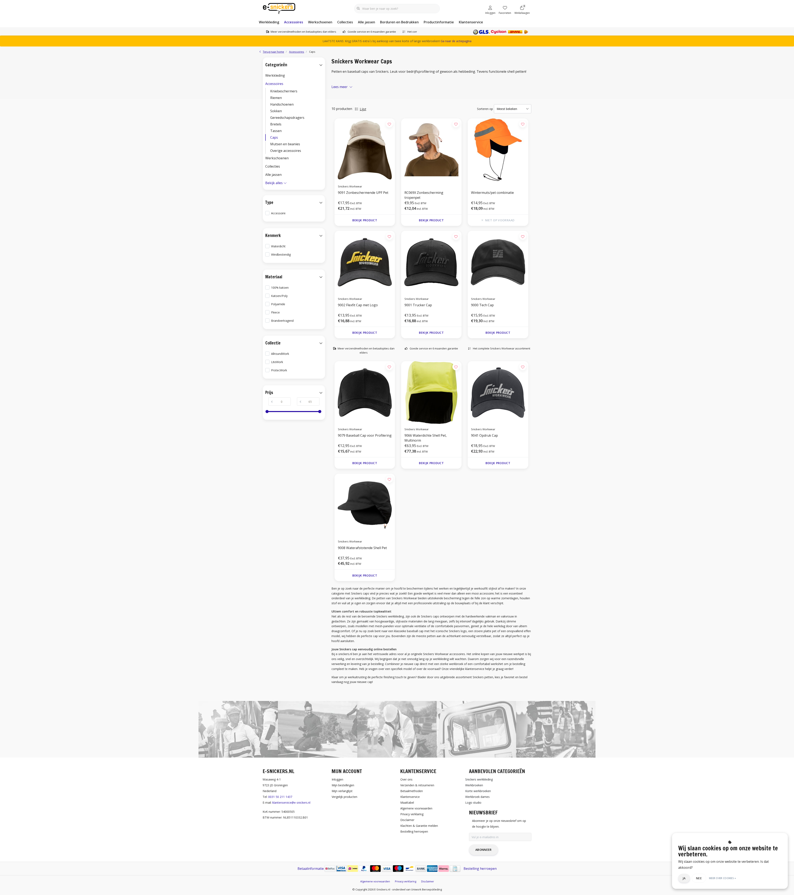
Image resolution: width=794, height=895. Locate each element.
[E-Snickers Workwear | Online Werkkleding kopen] (279, 8)
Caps (274, 137)
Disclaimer (427, 881)
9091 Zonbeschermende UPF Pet (363, 192)
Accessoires (293, 22)
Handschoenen (282, 104)
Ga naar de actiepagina (456, 41)
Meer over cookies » (722, 878)
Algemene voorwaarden (375, 881)
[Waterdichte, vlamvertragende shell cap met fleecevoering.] (431, 392)
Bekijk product (364, 220)
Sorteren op (485, 109)
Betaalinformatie (311, 868)
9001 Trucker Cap (418, 305)
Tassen (276, 131)
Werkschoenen (320, 22)
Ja (684, 878)
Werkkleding (269, 22)
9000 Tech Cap (482, 305)
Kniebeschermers (283, 91)
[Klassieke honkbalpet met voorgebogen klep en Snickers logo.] (498, 392)
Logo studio (473, 802)
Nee (699, 878)
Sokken (276, 111)
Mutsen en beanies (285, 144)
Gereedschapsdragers (287, 117)
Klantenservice (471, 22)
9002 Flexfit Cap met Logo (358, 305)
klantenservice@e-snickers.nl (291, 802)
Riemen (276, 97)
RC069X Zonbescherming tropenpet (423, 195)
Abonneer (483, 850)
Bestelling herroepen (480, 868)
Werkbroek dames (477, 797)
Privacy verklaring (405, 881)
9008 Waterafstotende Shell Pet (362, 548)
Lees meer (339, 87)
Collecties (345, 22)
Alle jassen (366, 22)
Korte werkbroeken (478, 791)
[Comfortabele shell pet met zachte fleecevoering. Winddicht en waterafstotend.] (365, 505)
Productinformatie (439, 22)
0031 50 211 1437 (280, 797)
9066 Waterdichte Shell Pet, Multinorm (425, 438)
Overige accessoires (285, 150)
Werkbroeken (474, 785)
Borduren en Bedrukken (399, 22)
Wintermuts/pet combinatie (492, 192)
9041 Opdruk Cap (484, 435)
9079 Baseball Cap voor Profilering (365, 435)
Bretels (275, 124)
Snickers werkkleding (479, 779)
